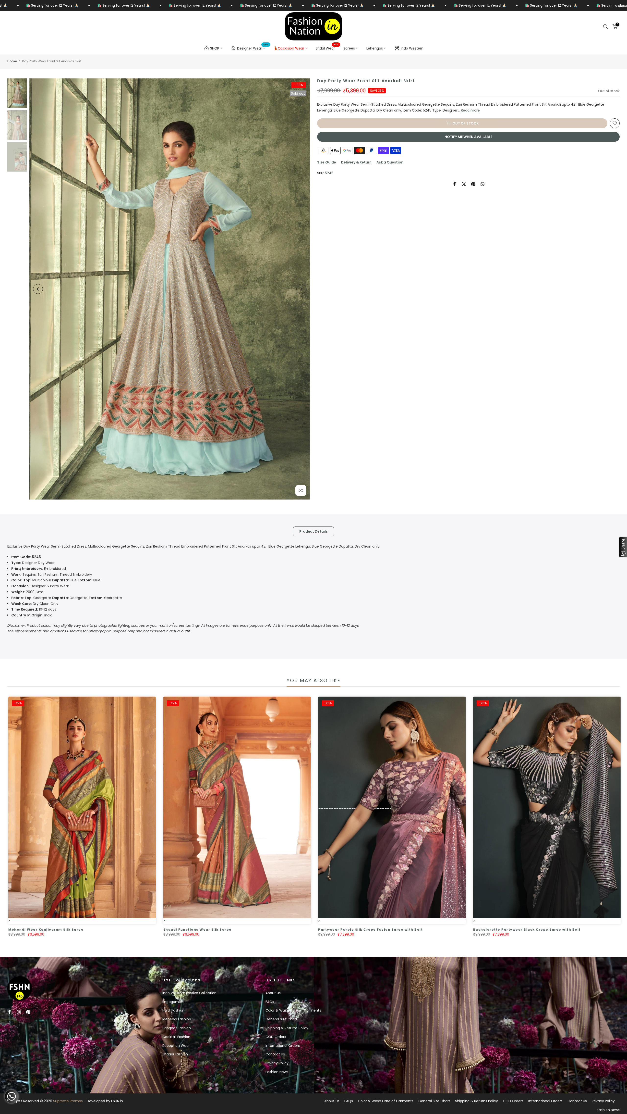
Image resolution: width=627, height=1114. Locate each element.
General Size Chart (281, 1019)
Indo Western (412, 48)
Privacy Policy (277, 1063)
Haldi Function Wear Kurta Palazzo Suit (229, 929)
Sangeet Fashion (176, 1028)
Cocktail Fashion (176, 1036)
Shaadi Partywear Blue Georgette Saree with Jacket (87, 929)
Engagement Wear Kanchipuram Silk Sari (540, 929)
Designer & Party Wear (40, 586)
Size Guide (326, 162)
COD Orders (275, 1036)
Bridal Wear (327, 48)
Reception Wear (176, 1045)
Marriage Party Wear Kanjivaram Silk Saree (388, 929)
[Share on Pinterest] (473, 184)
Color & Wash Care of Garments (293, 1010)
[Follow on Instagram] (19, 1012)
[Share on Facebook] (454, 184)
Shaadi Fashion (175, 1054)
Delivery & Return (356, 162)
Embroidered (38, 568)
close (622, 5)
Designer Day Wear (33, 562)
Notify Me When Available (468, 136)
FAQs (269, 1001)
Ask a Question (389, 162)
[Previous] (38, 289)
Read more (470, 110)
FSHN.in (117, 1101)
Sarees (349, 48)
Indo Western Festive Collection (189, 992)
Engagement (173, 1001)
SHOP (214, 48)
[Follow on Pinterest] (28, 1012)
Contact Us (275, 1054)
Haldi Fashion (173, 1010)
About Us (273, 992)
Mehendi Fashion (176, 1019)
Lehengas (374, 48)
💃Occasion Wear (289, 48)
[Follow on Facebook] (9, 1012)
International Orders (282, 1045)
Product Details (313, 531)
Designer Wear (253, 47)
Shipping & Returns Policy (286, 1028)
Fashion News (276, 1071)
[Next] (301, 289)
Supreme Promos (68, 1101)
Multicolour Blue (55, 580)
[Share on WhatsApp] (482, 184)
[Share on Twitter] (464, 184)
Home (12, 61)
